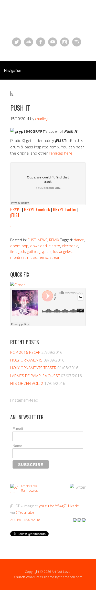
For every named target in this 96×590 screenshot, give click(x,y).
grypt (43, 251)
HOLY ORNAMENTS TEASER (33, 367)
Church (19, 577)
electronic (70, 245)
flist (13, 251)
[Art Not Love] (48, 22)
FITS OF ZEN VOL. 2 (26, 383)
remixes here (60, 153)
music (32, 257)
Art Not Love (29, 486)
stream (55, 257)
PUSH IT (20, 108)
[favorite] (84, 520)
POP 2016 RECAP (25, 352)
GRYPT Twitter (64, 209)
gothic (32, 251)
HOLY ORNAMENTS (26, 360)
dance (79, 239)
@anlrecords (29, 490)
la (50, 251)
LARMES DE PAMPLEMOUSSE (35, 375)
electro (54, 245)
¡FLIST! (15, 215)
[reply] (75, 520)
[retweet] (79, 520)
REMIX (54, 239)
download (38, 245)
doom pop (19, 245)
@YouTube (25, 512)
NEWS (42, 239)
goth (21, 251)
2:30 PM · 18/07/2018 (25, 520)
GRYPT (15, 209)
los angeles (62, 251)
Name (17, 446)
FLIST (32, 239)
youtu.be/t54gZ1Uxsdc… (60, 505)
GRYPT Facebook (37, 209)
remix (43, 257)
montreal (17, 257)
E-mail (18, 429)
